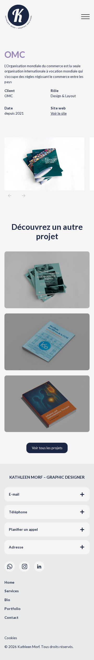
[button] (81, 17)
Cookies (10, 638)
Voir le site (59, 113)
